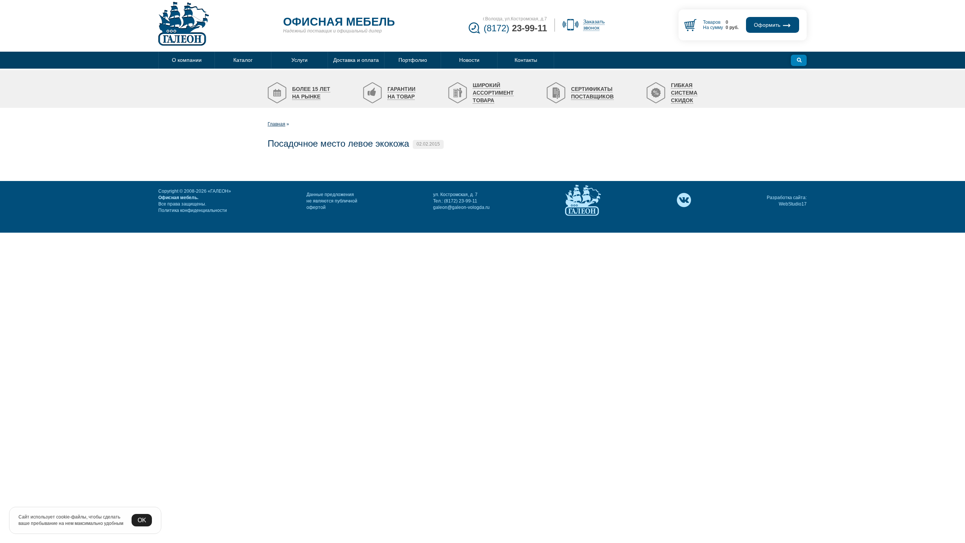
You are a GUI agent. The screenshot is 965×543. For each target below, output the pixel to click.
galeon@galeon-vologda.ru (461, 207)
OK (142, 520)
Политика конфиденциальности (192, 210)
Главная (276, 124)
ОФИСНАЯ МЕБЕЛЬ (339, 21)
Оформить (768, 25)
